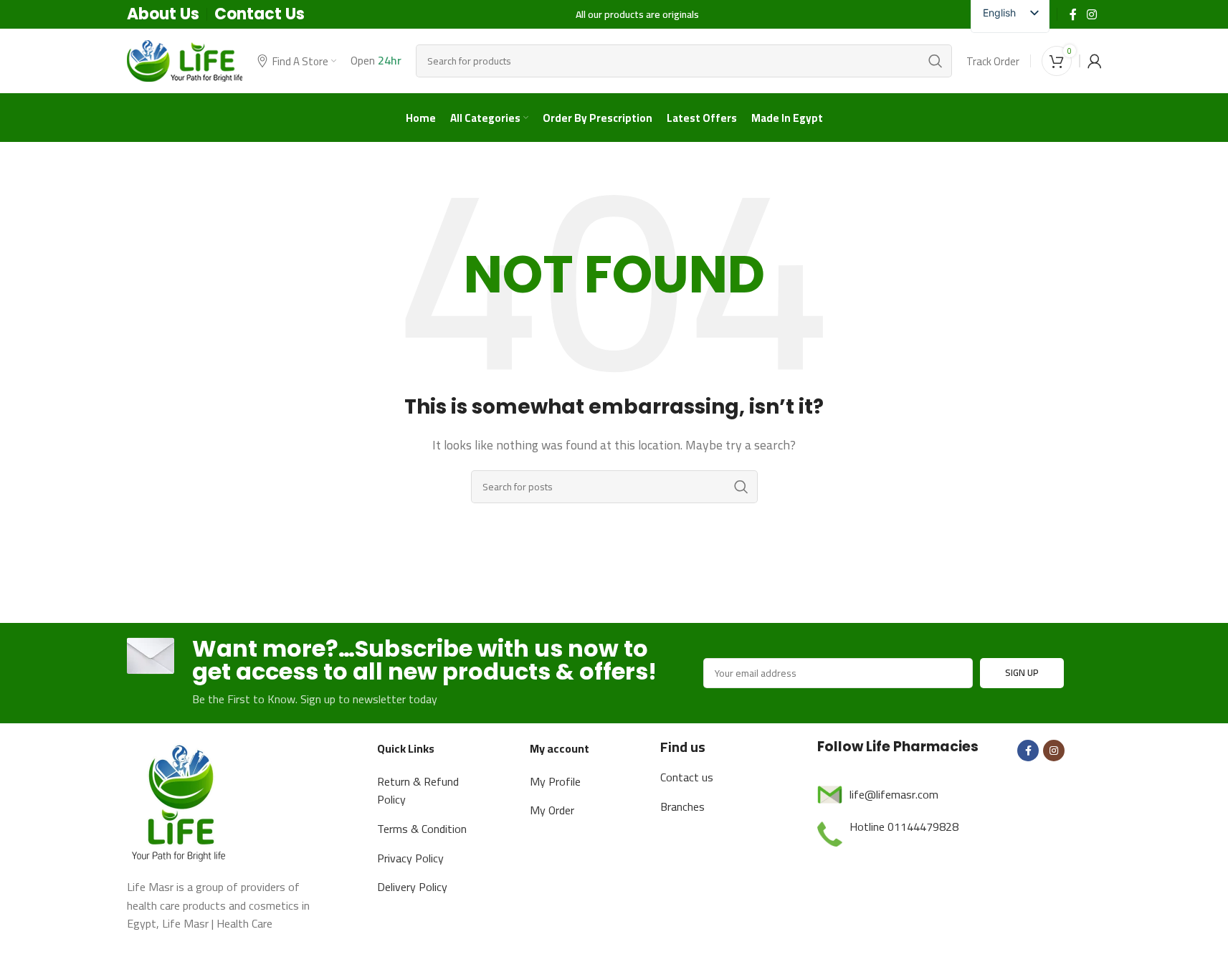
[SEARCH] (935, 60)
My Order (552, 810)
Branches (682, 806)
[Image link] (180, 800)
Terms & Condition (422, 828)
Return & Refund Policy (418, 791)
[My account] (1094, 61)
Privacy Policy (410, 858)
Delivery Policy (412, 886)
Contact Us (259, 14)
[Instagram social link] (1091, 14)
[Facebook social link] (1073, 14)
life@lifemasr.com (893, 794)
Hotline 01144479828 (903, 826)
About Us (163, 14)
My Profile (555, 781)
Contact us (686, 777)
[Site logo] (185, 59)
